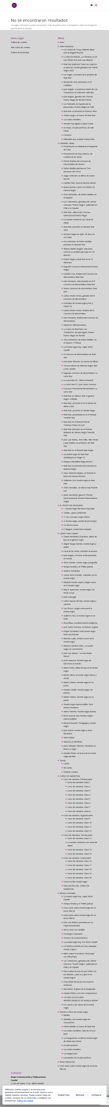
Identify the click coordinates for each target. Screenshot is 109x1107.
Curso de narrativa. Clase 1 (78, 782)
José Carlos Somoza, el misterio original (81, 627)
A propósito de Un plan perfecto (77, 1057)
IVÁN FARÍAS (69, 737)
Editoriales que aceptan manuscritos (79, 139)
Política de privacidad (20, 52)
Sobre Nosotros (67, 46)
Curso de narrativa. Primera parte (78, 779)
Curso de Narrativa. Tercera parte (78, 835)
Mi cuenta (68, 767)
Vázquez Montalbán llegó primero (78, 461)
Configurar (96, 1095)
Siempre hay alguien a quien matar (78, 123)
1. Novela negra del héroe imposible (79, 508)
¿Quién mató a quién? (69, 533)
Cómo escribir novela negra (75, 881)
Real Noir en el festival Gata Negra (78, 450)
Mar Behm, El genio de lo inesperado (79, 989)
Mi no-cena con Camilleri (74, 929)
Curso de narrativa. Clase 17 (79, 865)
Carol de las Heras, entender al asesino (80, 551)
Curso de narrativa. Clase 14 (79, 849)
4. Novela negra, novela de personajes (80, 521)
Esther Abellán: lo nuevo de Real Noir (79, 1026)
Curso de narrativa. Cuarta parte (77, 858)
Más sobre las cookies (20, 47)
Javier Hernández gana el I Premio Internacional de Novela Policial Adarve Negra (80, 498)
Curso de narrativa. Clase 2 (78, 786)
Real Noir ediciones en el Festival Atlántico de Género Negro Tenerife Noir (79, 432)
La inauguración (70, 1053)
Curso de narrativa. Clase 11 (79, 826)
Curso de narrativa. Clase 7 (78, 807)
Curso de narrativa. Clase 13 (79, 838)
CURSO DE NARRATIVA (70, 776)
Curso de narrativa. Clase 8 (78, 811)
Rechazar (80, 1095)
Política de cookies (19, 42)
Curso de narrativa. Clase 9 (78, 818)
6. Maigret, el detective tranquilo (77, 529)
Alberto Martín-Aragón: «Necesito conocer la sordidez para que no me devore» (79, 252)
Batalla (67, 1015)
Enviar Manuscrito (67, 1062)
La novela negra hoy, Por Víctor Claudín (80, 942)
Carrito (66, 763)
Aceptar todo (64, 1095)
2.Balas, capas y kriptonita (75, 512)
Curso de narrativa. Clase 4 (78, 795)
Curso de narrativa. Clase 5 (78, 799)
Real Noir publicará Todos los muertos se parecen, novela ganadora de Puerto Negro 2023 (81, 67)
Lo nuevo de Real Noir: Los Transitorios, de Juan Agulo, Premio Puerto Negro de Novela (79, 332)
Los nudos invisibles (72, 119)
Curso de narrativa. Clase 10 (79, 822)
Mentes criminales (67, 893)
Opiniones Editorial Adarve (75, 325)
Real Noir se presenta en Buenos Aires (80, 111)
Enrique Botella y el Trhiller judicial (78, 566)
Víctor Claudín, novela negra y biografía (80, 562)
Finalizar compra (71, 772)
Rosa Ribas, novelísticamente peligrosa (80, 623)
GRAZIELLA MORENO (73, 741)
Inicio (62, 42)
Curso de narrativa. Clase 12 (79, 831)
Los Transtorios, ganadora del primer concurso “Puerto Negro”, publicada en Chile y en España (80, 204)
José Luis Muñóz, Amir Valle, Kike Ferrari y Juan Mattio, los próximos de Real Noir (81, 442)
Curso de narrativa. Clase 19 (79, 873)
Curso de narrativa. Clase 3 (78, 790)
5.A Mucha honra (71, 525)
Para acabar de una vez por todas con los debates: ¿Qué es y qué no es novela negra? (80, 974)
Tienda (63, 760)
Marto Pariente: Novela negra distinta (80, 711)
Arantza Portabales (72, 571)
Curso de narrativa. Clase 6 (78, 803)
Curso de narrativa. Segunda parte (78, 815)
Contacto (68, 135)
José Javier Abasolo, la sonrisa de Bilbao (81, 361)
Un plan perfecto (71, 1045)
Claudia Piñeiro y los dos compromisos (80, 993)
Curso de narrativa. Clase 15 (79, 854)
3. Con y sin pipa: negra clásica (77, 517)
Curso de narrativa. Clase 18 (79, 869)
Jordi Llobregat (70, 597)
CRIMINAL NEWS (67, 143)
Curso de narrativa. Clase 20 (79, 877)
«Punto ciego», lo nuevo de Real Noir (79, 115)
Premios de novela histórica (75, 938)
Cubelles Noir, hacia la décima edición (80, 183)
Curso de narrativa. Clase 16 (79, 861)
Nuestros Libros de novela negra (74, 1012)
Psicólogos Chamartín (73, 934)
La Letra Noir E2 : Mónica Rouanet (78, 380)
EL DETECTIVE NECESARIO (71, 505)
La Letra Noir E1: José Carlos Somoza (80, 384)
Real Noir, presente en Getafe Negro (79, 410)
